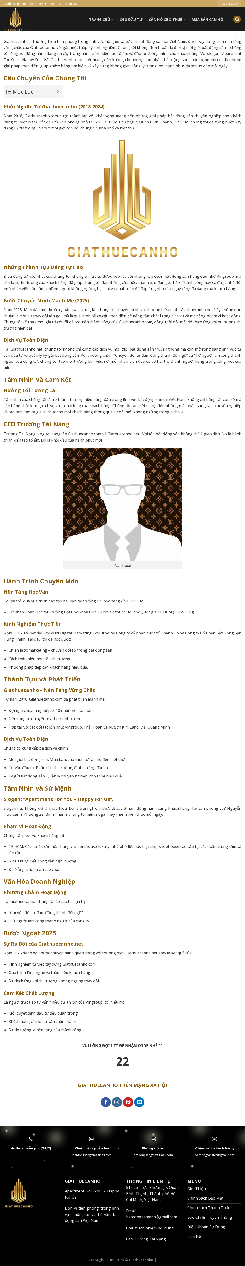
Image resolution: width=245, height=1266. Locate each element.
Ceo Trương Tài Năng (146, 1239)
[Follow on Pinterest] (128, 1102)
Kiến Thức (227, 4)
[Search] (237, 19)
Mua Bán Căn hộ (207, 19)
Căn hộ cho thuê (165, 19)
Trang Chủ (99, 19)
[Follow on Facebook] (106, 1102)
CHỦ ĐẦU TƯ (131, 19)
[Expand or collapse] (58, 92)
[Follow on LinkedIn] (139, 1102)
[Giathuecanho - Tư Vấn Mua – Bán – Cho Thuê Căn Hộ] (33, 19)
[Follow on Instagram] (117, 1102)
